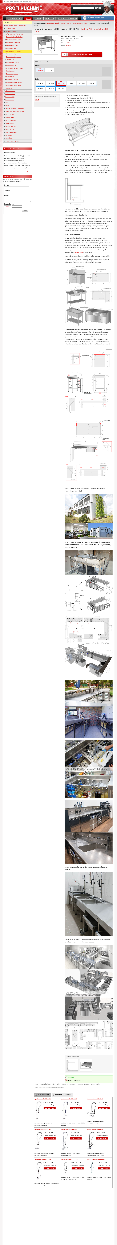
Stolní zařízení (9, 123)
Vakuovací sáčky (10, 28)
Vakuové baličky (10, 97)
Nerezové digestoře (12, 73)
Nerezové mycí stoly (12, 45)
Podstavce (9, 88)
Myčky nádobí (9, 114)
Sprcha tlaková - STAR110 (43, 1129)
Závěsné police (10, 59)
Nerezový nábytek (10, 31)
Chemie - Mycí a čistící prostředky (15, 25)
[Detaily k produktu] (50, 1108)
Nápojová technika (10, 126)
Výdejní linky (10, 76)
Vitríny (7, 105)
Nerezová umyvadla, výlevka (14, 68)
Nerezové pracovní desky (13, 85)
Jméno (6, 185)
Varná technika (9, 99)
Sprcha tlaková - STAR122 (69, 1099)
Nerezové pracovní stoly (13, 39)
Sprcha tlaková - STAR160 (95, 1099)
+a (102, 1)
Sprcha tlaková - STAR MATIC (96, 1159)
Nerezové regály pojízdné (13, 57)
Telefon (7, 190)
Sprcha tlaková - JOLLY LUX (69, 1159)
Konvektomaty (9, 117)
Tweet (37, 100)
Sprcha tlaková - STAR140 (43, 1159)
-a (104, 1)
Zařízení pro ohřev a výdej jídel (14, 108)
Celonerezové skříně (12, 62)
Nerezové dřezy (11, 48)
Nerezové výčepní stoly (13, 42)
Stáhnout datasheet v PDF (75, 1080)
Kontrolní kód (9, 204)
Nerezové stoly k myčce (13, 51)
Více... (29, 171)
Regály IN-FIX (9, 129)
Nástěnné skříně (11, 65)
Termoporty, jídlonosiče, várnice (14, 111)
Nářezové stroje (10, 94)
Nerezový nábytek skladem (14, 82)
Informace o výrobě (12, 79)
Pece (6, 102)
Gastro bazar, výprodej (12, 141)
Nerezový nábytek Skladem (14, 37)
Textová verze (109, 1)
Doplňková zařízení (11, 132)
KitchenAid (8, 135)
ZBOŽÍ (28, 19)
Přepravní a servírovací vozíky (15, 34)
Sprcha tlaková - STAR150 (95, 1129)
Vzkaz (6, 195)
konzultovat (79, 252)
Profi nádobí (8, 138)
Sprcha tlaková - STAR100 (43, 1099)
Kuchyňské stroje (10, 120)
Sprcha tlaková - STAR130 (69, 1129)
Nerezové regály (11, 54)
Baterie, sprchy (10, 71)
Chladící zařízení (10, 91)
